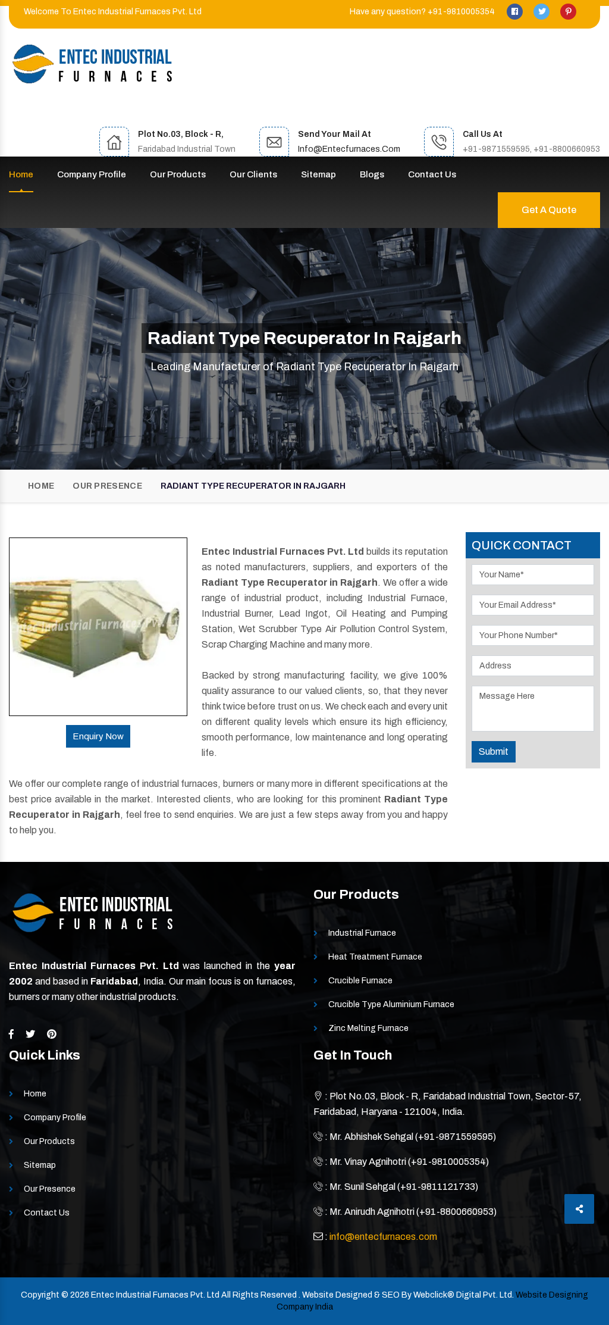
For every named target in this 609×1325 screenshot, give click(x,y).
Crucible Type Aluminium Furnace (391, 1004)
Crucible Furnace (360, 980)
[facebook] (516, 11)
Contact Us (432, 174)
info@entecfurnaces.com (349, 149)
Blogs (372, 174)
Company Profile (91, 174)
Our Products (178, 174)
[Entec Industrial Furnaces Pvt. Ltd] (92, 64)
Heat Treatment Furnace (375, 956)
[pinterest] (568, 11)
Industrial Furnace (362, 933)
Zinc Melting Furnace (368, 1028)
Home (21, 174)
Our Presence (107, 486)
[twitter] (542, 11)
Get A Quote (549, 210)
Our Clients (253, 174)
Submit (493, 751)
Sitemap (318, 174)
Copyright (40, 1294)
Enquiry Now (98, 736)
